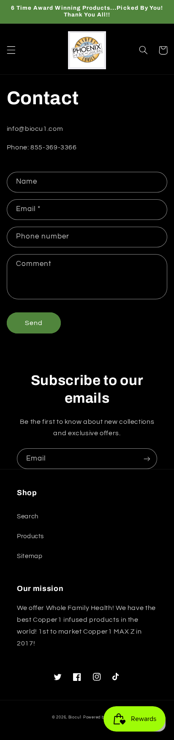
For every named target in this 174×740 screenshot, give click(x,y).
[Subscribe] (147, 458)
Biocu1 (75, 717)
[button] (11, 50)
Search (27, 516)
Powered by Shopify (102, 717)
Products (30, 536)
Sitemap (29, 556)
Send (34, 323)
